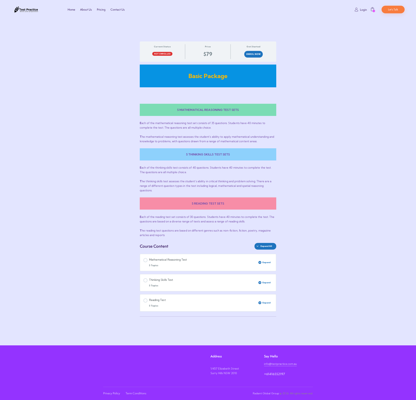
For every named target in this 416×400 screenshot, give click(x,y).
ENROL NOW (253, 54)
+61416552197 (274, 373)
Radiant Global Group (266, 393)
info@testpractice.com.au (280, 364)
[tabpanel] (208, 151)
